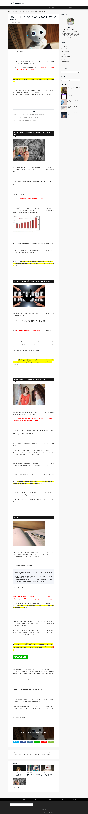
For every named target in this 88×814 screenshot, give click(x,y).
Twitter (16, 741)
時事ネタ (71, 7)
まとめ (16, 124)
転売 (62, 64)
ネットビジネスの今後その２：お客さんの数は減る (26, 117)
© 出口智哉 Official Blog (40, 812)
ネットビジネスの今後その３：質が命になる (25, 120)
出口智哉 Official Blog (16, 3)
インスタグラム (64, 48)
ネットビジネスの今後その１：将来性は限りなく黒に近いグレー (29, 114)
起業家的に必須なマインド (53, 7)
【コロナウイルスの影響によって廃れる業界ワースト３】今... (19, 775)
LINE (37, 741)
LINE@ (73, 29)
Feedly (51, 741)
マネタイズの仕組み (35, 7)
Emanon (51, 812)
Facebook (23, 741)
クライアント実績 (65, 51)
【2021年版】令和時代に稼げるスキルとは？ (33, 775)
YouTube (44, 741)
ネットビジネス (16, 7)
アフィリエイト (64, 46)
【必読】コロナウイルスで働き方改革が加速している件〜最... (19, 788)
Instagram (30, 741)
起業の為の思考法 (65, 61)
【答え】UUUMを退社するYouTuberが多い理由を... (46, 775)
